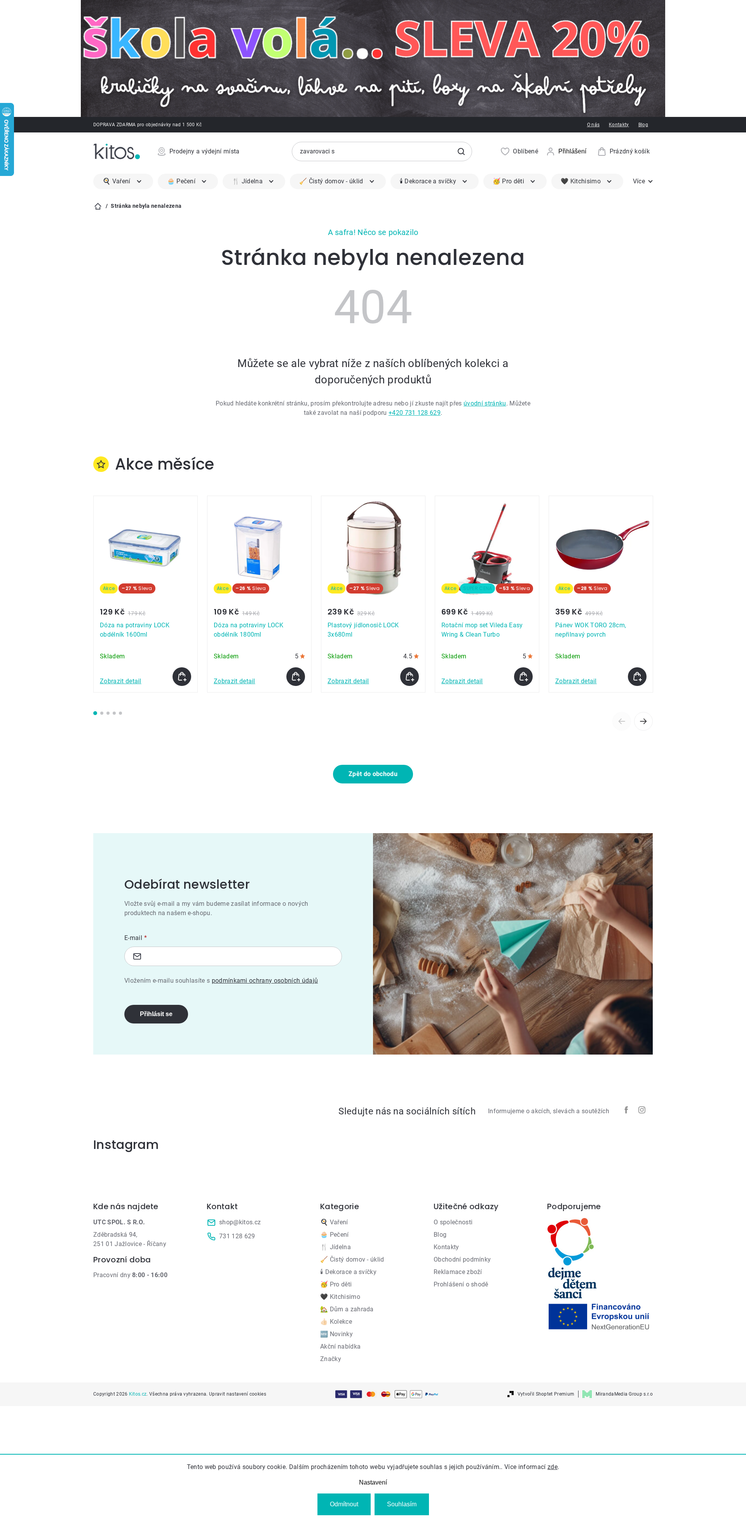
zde (552, 1467)
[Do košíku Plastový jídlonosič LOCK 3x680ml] (409, 676)
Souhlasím (402, 1504)
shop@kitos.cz (240, 1222)
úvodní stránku (485, 403)
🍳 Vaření (334, 1222)
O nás (593, 124)
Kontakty (619, 124)
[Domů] (98, 206)
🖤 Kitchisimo (340, 1296)
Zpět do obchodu (373, 774)
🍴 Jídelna (335, 1247)
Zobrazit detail (120, 681)
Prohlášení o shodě (461, 1284)
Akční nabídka (340, 1346)
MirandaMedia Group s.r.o (624, 1394)
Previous (621, 721)
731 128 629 (237, 1236)
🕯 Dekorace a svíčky (348, 1272)
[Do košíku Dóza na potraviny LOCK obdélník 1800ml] (295, 676)
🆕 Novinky (336, 1334)
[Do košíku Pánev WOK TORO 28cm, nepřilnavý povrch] (637, 676)
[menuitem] (123, 181)
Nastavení (373, 1482)
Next (643, 721)
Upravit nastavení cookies (237, 1394)
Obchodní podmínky (462, 1259)
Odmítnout (344, 1504)
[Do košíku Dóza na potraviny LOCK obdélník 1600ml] (182, 676)
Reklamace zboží (458, 1272)
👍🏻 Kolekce (336, 1321)
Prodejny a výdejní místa (204, 151)
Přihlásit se (156, 1014)
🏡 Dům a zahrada (347, 1309)
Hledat (461, 151)
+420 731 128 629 (415, 412)
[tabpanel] (145, 594)
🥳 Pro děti (336, 1284)
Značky (330, 1359)
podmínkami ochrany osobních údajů (265, 980)
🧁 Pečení (334, 1234)
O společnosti (453, 1222)
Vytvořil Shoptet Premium (546, 1394)
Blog (643, 124)
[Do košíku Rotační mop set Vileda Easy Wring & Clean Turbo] (523, 676)
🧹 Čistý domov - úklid (352, 1259)
